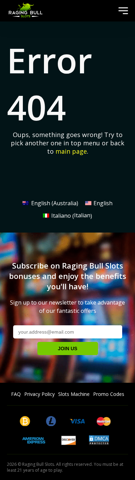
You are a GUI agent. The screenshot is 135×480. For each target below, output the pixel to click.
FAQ (16, 394)
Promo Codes (108, 394)
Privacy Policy (39, 394)
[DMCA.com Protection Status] (99, 443)
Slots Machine (74, 394)
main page (71, 151)
